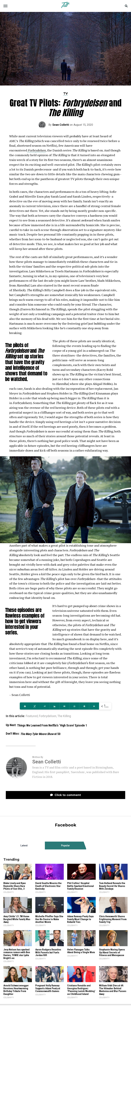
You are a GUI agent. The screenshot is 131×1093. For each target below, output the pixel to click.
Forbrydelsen (47, 716)
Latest (24, 845)
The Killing (64, 716)
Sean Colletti (60, 124)
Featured (32, 716)
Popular (65, 845)
